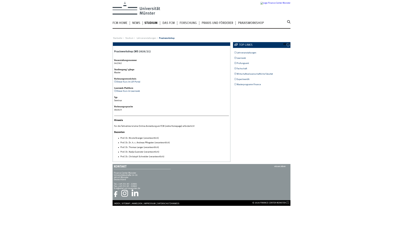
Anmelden (137, 204)
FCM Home (120, 23)
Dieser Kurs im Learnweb (128, 91)
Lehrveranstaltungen (146, 38)
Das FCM (168, 23)
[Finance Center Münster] (275, 8)
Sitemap (126, 204)
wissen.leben (280, 166)
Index (117, 204)
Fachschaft (242, 69)
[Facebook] (116, 194)
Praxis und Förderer (217, 23)
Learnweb (241, 58)
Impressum (150, 204)
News (136, 23)
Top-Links (245, 45)
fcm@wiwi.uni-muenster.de (127, 188)
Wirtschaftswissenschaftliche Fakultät (255, 74)
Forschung (188, 23)
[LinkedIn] (135, 194)
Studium (151, 23)
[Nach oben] (287, 203)
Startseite (117, 38)
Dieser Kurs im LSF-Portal (128, 82)
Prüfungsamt (243, 63)
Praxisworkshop (251, 23)
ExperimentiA (243, 79)
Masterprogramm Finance (249, 84)
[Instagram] (124, 194)
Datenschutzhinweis (168, 204)
